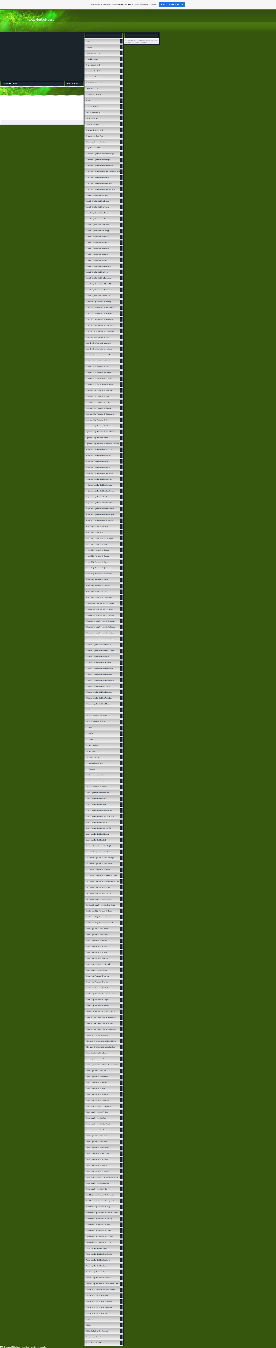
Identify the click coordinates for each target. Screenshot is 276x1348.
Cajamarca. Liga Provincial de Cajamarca (99, 449)
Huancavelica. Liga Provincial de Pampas (99, 609)
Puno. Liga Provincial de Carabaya (97, 1171)
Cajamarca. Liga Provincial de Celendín (99, 479)
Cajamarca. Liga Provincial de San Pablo (99, 520)
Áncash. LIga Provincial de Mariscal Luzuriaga (101, 284)
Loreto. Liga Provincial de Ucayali (97, 1000)
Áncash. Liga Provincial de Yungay (97, 231)
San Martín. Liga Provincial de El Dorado (99, 1236)
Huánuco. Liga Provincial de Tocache (98, 686)
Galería (88, 100)
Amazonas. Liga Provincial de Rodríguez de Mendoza (103, 171)
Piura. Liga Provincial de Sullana (97, 1076)
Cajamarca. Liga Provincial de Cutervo (98, 455)
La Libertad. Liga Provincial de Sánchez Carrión (101, 875)
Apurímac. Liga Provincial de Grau (97, 337)
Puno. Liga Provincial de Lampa (96, 1142)
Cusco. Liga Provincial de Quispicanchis (99, 568)
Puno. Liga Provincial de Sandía (96, 1136)
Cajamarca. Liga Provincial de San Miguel (100, 514)
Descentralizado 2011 (93, 53)
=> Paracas (89, 739)
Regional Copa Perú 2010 (94, 130)
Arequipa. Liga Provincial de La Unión (98, 378)
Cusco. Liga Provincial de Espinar (97, 562)
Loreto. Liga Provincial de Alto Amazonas (99, 988)
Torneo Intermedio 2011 (94, 1343)
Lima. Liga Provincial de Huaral (96, 940)
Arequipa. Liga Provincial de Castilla (98, 355)
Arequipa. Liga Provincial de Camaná (98, 361)
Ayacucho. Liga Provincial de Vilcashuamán (100, 426)
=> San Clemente (92, 745)
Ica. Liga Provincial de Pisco (95, 722)
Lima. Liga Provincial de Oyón (96, 946)
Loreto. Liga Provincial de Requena (97, 1005)
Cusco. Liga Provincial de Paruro (97, 580)
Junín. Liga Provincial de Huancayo (97, 793)
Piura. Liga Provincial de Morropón (97, 1100)
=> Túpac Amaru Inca (93, 757)
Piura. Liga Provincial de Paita (96, 1088)
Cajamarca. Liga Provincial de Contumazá (99, 497)
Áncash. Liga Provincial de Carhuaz (97, 225)
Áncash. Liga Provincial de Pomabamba (99, 278)
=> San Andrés (91, 751)
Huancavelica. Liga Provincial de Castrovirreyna (101, 639)
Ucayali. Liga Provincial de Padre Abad (99, 1301)
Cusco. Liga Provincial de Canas (96, 591)
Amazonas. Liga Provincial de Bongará (98, 183)
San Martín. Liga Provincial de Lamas (98, 1230)
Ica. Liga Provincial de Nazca (95, 775)
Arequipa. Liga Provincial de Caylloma (99, 349)
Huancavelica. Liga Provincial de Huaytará (100, 633)
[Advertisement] (42, 56)
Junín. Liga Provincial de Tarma (96, 798)
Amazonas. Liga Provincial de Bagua (98, 160)
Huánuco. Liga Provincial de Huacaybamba (100, 680)
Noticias (89, 47)
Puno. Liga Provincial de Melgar (96, 1165)
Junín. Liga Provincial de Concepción (98, 828)
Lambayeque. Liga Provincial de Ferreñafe (99, 923)
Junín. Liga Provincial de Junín (96, 822)
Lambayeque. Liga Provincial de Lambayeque (101, 917)
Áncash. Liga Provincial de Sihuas (97, 242)
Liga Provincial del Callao (94, 148)
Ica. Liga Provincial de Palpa (95, 781)
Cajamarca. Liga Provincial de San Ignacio (100, 509)
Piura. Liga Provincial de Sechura (97, 1094)
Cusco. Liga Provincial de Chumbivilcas (99, 597)
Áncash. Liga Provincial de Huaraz (97, 201)
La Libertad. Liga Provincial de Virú (98, 869)
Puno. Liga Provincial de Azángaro (97, 1130)
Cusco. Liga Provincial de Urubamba (98, 556)
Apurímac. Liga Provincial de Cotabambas (100, 331)
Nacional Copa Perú (92, 124)
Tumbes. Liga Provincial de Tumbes (98, 1272)
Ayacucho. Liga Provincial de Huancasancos (100, 414)
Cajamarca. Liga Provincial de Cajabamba (99, 485)
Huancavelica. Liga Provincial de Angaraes (100, 615)
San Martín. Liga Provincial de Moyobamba (100, 1201)
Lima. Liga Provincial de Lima (96, 142)
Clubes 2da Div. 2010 (93, 83)
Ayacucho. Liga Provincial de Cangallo (98, 408)
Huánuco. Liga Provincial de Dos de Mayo (100, 668)
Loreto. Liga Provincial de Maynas (97, 976)
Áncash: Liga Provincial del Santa (97, 195)
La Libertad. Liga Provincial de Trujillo (99, 846)
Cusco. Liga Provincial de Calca (96, 532)
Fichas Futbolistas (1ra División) (97, 1331)
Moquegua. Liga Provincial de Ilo (97, 1035)
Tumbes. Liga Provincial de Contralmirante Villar (102, 1284)
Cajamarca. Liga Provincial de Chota (98, 467)
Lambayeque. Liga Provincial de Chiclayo (99, 911)
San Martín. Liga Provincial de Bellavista (99, 1242)
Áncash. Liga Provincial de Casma (97, 207)
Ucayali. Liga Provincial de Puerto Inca (99, 1307)
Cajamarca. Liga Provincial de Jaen (97, 461)
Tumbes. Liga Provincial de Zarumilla (98, 1278)
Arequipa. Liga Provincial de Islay (97, 367)
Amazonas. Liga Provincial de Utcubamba (99, 165)
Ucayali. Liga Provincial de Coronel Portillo (100, 1289)
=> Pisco (89, 727)
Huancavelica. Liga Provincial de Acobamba (100, 627)
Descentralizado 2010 (93, 65)
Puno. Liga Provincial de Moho (96, 1189)
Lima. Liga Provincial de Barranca (97, 929)
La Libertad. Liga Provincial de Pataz (98, 887)
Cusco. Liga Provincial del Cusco (97, 526)
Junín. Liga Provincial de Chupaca (97, 834)
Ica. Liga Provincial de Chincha (96, 716)
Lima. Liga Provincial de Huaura (96, 934)
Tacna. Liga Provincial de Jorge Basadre (99, 1254)
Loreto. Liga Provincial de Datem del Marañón (101, 994)
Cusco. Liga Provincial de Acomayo (98, 585)
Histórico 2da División (93, 94)
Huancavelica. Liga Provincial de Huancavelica (101, 603)
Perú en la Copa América (94, 112)
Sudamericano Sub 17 (93, 1337)
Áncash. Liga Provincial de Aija (96, 260)
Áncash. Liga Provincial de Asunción (98, 296)
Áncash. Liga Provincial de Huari (97, 219)
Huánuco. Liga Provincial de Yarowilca (98, 698)
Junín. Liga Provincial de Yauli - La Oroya (100, 816)
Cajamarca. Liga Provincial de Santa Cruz (99, 503)
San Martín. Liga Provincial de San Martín (100, 1195)
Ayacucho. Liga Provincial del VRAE (98, 438)
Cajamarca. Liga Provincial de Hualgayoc (99, 473)
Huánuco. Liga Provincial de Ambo (97, 656)
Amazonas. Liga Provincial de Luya (97, 177)
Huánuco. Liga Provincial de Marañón (98, 704)
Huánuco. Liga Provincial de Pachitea (98, 662)
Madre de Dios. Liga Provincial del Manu (99, 1023)
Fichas (88, 1325)
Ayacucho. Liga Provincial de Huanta (98, 396)
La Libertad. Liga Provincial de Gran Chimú (100, 905)
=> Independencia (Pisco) (94, 763)
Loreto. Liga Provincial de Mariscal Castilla (100, 1011)
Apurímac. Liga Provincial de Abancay (98, 302)
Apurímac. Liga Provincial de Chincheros (99, 325)
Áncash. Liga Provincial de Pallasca (97, 254)
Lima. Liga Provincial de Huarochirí (98, 964)
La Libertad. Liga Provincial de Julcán (98, 893)
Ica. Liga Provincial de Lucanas (96, 787)
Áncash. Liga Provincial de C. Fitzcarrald (99, 290)
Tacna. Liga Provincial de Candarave (98, 1260)
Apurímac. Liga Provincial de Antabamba (99, 319)
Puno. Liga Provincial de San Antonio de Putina (102, 1177)
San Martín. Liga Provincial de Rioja (98, 1207)
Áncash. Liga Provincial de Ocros (97, 272)
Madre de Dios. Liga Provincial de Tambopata (101, 1017)
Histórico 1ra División (93, 77)
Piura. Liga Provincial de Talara (96, 1082)
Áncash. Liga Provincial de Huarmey (98, 213)
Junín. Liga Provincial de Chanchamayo (99, 810)
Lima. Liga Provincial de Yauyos (97, 958)
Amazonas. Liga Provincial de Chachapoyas (100, 154)
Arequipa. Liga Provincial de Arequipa (98, 343)
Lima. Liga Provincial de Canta (96, 952)
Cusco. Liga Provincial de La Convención (99, 538)
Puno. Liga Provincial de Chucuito (97, 1159)
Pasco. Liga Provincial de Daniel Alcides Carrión (102, 1065)
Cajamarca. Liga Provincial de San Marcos (100, 491)
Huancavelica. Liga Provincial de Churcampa (100, 621)
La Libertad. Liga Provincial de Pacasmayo (100, 858)
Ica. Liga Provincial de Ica (94, 710)
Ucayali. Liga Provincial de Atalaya (97, 1295)
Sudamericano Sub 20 (93, 118)
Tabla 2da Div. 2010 (92, 89)
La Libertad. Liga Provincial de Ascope (98, 852)
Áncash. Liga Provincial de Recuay (97, 236)
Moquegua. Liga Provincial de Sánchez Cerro (100, 1047)
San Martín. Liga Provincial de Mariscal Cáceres (102, 1213)
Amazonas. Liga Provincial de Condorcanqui (100, 189)
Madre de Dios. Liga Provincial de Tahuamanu (101, 1029)
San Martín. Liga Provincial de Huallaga (99, 1218)
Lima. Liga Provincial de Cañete (96, 970)
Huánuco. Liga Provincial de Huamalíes (99, 674)
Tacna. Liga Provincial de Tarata (96, 1266)
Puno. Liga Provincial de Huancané (97, 1147)
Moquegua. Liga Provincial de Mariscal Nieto (101, 1041)
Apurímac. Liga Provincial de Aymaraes (99, 313)
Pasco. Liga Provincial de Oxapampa (98, 1059)
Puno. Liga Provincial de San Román (98, 1124)
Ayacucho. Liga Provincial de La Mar (98, 402)
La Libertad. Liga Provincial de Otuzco (98, 899)
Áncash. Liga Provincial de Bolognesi (98, 266)
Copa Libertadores (92, 59)
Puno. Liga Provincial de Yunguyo (97, 1183)
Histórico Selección (92, 106)
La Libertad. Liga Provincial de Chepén (99, 864)
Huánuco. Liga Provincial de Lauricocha (99, 692)
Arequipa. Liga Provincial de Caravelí (98, 372)
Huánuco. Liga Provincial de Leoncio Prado (100, 651)
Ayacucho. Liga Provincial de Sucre (97, 420)
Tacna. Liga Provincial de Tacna (96, 1248)
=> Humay (89, 733)
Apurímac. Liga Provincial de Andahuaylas (100, 307)
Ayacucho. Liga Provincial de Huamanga (99, 390)
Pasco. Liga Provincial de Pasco (96, 1053)
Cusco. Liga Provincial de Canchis (97, 550)
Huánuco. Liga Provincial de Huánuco (98, 645)
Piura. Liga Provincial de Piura (96, 1071)
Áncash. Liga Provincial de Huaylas (97, 248)
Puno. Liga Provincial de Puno (96, 1118)
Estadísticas (90, 1319)
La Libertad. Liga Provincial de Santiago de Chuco (102, 881)
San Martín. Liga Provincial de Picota (98, 1224)
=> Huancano (90, 769)
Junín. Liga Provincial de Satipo (96, 840)
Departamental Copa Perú (94, 136)
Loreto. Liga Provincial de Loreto (97, 982)
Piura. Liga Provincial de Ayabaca (97, 1112)
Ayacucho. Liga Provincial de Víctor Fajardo (100, 432)
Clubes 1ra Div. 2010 (93, 71)
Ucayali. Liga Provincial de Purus (97, 1313)
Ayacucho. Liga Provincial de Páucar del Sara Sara (102, 443)
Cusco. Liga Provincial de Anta (96, 544)
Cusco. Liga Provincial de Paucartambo (99, 574)
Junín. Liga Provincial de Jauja (96, 804)
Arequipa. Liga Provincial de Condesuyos (99, 384)
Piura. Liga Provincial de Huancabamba (99, 1106)
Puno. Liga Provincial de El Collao (97, 1153)
